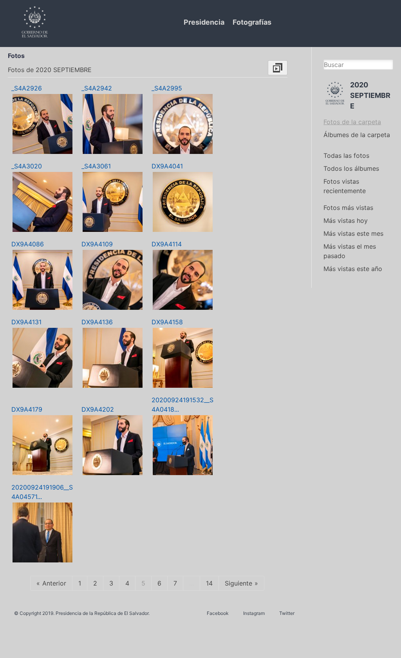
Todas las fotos (346, 155)
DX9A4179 (26, 409)
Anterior (54, 583)
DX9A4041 (167, 166)
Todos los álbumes (351, 168)
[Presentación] (277, 67)
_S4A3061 (96, 166)
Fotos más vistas (348, 208)
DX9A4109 (97, 244)
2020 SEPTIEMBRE (370, 95)
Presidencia (204, 22)
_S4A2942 (96, 88)
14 (209, 583)
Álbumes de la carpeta (356, 135)
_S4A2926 (26, 88)
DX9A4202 (97, 409)
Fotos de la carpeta (352, 122)
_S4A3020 (26, 166)
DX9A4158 (167, 322)
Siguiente (238, 583)
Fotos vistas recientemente (344, 186)
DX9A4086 (27, 244)
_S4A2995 (167, 88)
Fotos (16, 56)
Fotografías (252, 22)
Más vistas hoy (345, 220)
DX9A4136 (97, 322)
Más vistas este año (352, 269)
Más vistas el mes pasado (349, 251)
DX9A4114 (167, 244)
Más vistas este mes (353, 233)
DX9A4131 (26, 322)
